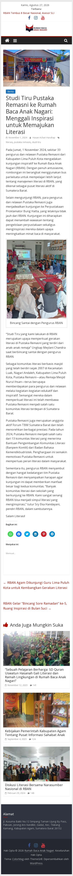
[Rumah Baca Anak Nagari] (7, 40)
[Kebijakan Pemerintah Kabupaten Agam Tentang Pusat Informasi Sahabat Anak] (36, 695)
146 (32, 793)
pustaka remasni (22, 142)
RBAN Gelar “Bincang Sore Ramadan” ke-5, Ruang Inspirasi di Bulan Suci (35, 606)
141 (34, 685)
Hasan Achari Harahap (44, 137)
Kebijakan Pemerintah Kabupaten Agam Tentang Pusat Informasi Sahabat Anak (35, 733)
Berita (11, 91)
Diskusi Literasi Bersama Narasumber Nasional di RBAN (34, 787)
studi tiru (36, 142)
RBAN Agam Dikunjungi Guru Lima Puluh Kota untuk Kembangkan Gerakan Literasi (36, 585)
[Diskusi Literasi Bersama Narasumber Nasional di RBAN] (36, 749)
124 (34, 739)
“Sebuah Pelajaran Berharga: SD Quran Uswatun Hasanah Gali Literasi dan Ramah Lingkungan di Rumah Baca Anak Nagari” (35, 675)
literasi (9, 142)
